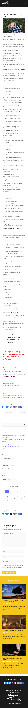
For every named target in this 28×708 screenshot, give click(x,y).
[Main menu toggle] (25, 3)
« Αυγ (3, 504)
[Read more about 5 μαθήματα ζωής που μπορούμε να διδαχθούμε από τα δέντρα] (13, 591)
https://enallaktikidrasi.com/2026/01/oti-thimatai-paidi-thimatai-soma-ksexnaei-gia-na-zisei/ (13, 397)
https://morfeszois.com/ (14, 385)
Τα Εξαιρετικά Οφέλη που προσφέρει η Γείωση (12, 658)
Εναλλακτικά (15, 603)
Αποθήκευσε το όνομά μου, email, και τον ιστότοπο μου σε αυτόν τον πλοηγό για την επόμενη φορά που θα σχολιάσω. (12, 567)
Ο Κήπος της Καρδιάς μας (17, 469)
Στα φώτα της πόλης (7, 444)
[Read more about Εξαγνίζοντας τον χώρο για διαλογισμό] (13, 621)
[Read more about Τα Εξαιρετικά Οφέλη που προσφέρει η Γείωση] (13, 650)
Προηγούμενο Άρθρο (6, 412)
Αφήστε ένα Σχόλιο (6, 603)
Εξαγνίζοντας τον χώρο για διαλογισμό (12, 630)
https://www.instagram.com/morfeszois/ (14, 374)
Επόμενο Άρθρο (23, 412)
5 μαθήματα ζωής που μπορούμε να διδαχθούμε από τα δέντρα (12, 601)
